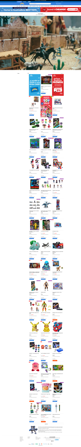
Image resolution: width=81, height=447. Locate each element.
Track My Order (57, 1)
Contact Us (62, 1)
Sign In (58, 4)
